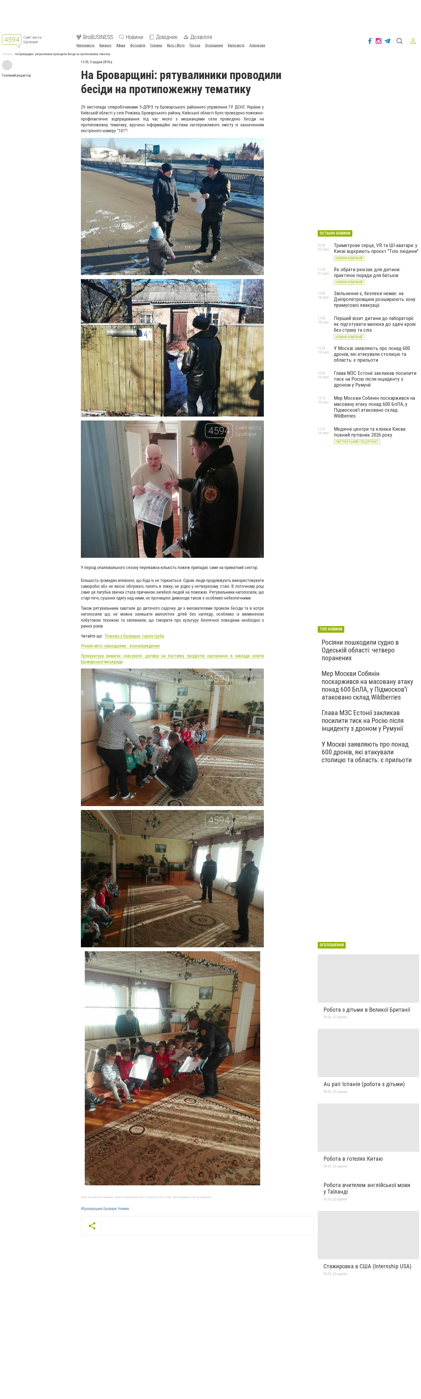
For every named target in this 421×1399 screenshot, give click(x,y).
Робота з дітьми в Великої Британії (367, 1009)
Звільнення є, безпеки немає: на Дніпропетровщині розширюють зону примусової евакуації (374, 299)
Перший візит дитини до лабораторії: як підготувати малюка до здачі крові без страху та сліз (375, 324)
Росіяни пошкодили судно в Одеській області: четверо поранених (360, 650)
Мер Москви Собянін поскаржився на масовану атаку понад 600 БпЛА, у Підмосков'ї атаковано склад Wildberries (374, 407)
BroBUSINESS (98, 37)
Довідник (167, 37)
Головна (156, 45)
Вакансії (105, 45)
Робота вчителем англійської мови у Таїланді (367, 1188)
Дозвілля (201, 37)
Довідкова (257, 45)
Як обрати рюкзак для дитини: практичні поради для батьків (367, 272)
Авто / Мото (176, 45)
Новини (134, 37)
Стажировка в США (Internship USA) (367, 1266)
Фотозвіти (137, 45)
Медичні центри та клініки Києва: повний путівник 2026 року (370, 432)
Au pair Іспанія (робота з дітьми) (364, 1084)
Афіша (120, 45)
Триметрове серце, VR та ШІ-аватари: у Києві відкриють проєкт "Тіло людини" (376, 248)
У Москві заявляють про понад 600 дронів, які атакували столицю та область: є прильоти (372, 354)
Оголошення (214, 45)
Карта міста (236, 45)
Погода (195, 45)
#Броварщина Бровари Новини (105, 1209)
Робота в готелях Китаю (353, 1158)
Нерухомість (86, 45)
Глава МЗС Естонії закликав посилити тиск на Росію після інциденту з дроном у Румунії (375, 379)
